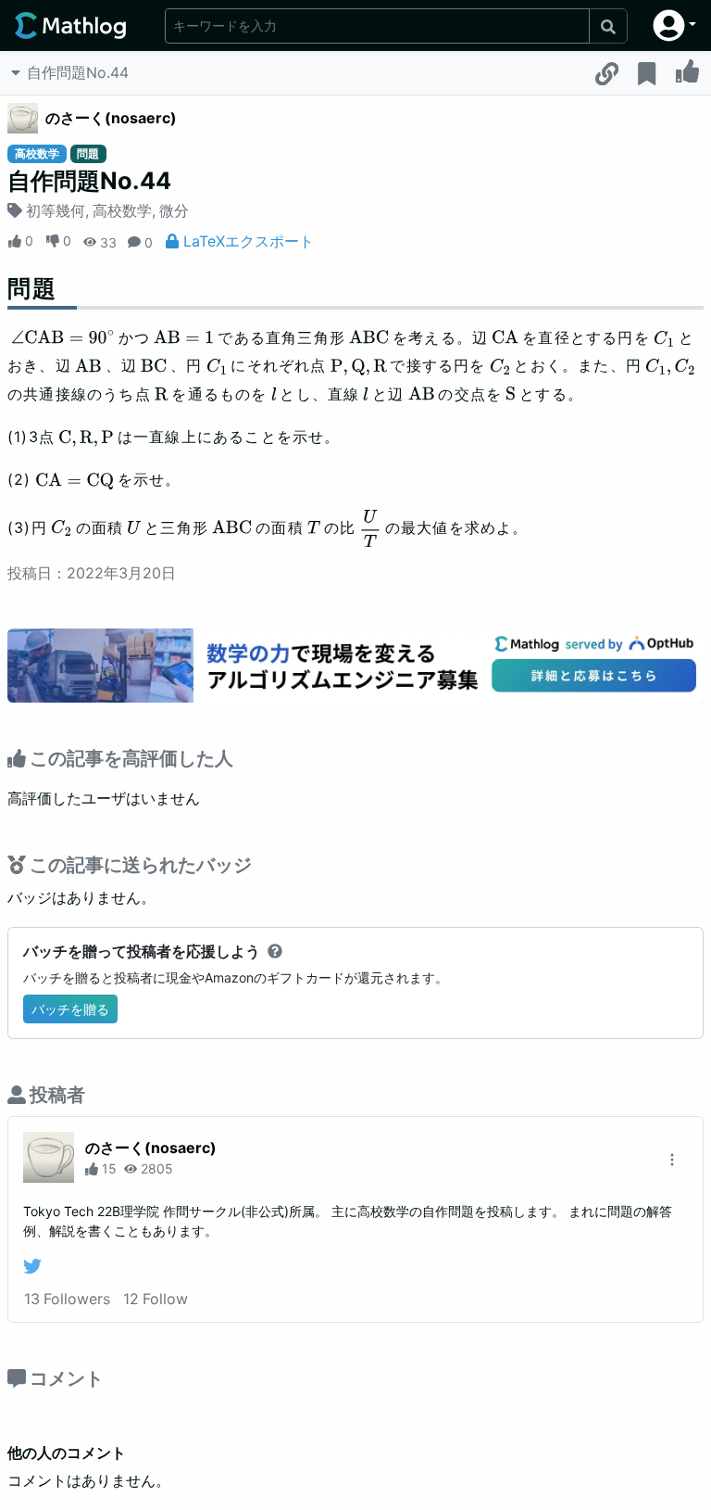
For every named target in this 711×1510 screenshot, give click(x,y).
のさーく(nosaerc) (111, 117)
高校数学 (122, 210)
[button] (674, 25)
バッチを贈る (70, 1009)
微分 (174, 210)
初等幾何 (55, 210)
